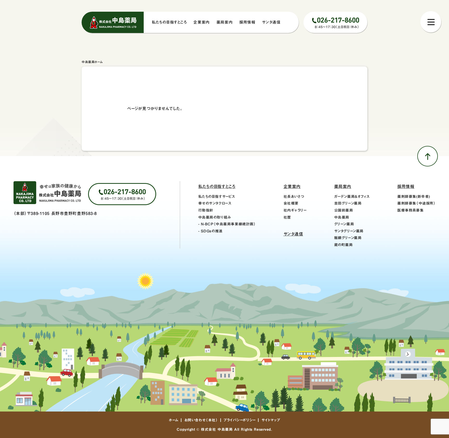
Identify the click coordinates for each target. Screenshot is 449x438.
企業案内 (201, 22)
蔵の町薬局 (343, 245)
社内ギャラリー (295, 210)
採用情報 (405, 186)
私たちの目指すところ (217, 186)
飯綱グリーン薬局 (348, 238)
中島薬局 (341, 217)
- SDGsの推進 (210, 231)
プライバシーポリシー (239, 420)
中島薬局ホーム (92, 61)
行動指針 (205, 210)
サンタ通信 (271, 22)
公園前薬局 (343, 210)
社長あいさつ (293, 196)
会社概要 (291, 203)
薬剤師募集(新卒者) (413, 196)
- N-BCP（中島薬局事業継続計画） (227, 224)
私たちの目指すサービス (216, 196)
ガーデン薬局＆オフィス (352, 196)
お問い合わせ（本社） (201, 420)
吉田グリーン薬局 (348, 203)
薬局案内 (224, 22)
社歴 (287, 217)
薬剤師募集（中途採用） (416, 203)
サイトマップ (270, 420)
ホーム (174, 420)
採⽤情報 (247, 22)
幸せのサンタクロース (215, 203)
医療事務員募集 (410, 210)
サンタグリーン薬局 (349, 231)
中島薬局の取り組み (214, 217)
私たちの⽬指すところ (169, 22)
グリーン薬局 (344, 224)
